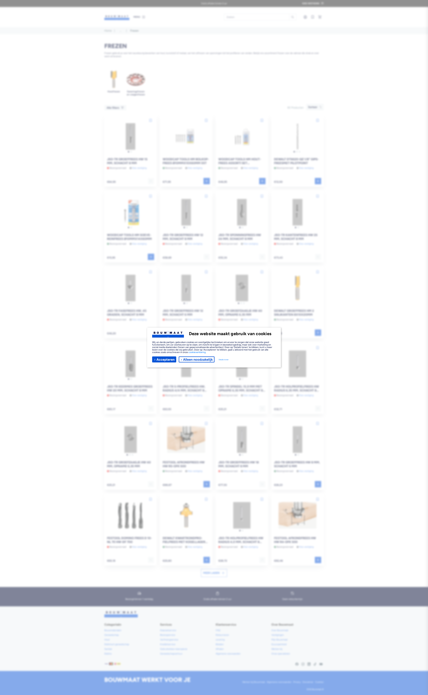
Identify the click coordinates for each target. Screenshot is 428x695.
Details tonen (224, 359)
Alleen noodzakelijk (198, 359)
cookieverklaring (197, 352)
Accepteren (165, 359)
